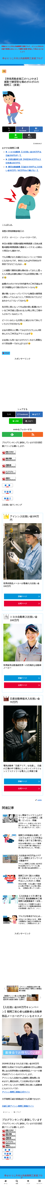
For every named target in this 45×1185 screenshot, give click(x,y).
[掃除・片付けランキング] (9, 452)
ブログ (7, 353)
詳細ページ (22, 596)
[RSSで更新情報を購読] (33, 434)
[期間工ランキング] (9, 479)
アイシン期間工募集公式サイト (16, 1092)
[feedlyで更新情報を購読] (12, 434)
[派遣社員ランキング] (9, 465)
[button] (29, 136)
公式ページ (22, 603)
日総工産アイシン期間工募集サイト (18, 1106)
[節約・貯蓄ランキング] (9, 459)
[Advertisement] (22, 22)
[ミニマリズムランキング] (9, 472)
